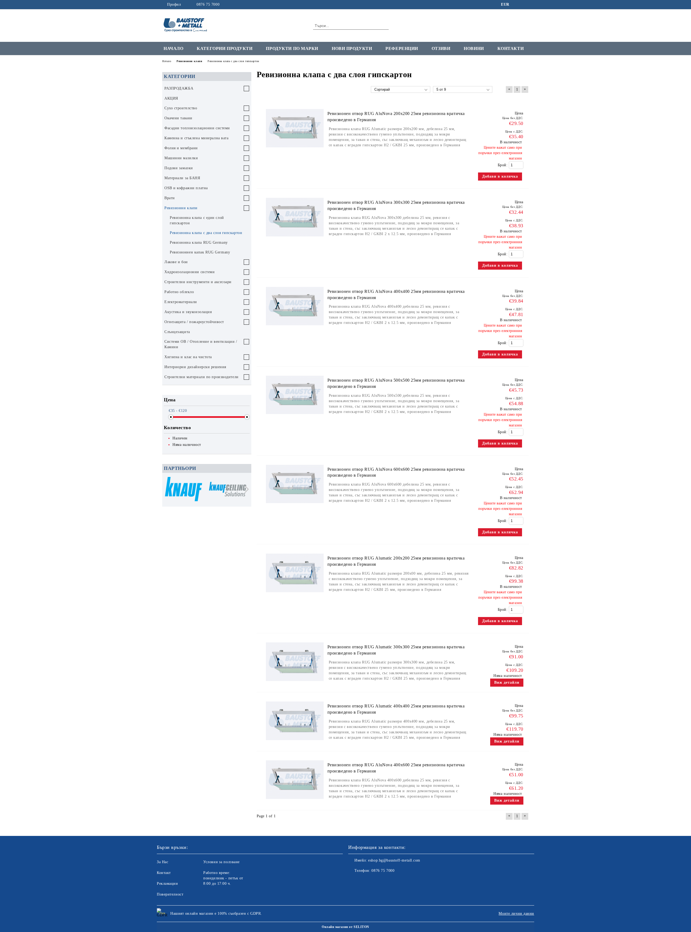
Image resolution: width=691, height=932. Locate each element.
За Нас (162, 862)
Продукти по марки (292, 48)
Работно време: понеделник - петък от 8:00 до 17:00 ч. (223, 878)
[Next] (245, 489)
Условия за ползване (221, 862)
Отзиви (441, 48)
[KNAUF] (183, 490)
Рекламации (167, 884)
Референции (401, 48)
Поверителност (170, 894)
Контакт (164, 873)
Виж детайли (506, 682)
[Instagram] (526, 5)
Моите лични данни (516, 913)
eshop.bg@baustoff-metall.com (394, 860)
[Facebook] (518, 5)
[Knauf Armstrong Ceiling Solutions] (227, 490)
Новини (474, 48)
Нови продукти (352, 48)
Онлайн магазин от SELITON (345, 927)
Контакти (510, 48)
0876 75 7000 (208, 4)
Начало (173, 48)
